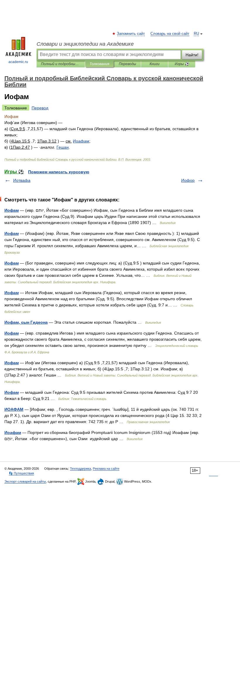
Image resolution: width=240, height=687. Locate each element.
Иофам (11, 210)
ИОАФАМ (13, 409)
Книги (155, 64)
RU (196, 34)
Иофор (188, 180)
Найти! (192, 54)
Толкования (99, 64)
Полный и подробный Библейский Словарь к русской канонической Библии (60, 64)
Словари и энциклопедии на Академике (85, 44)
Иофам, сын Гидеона (26, 322)
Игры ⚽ (182, 64)
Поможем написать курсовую (58, 171)
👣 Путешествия (21, 473)
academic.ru (18, 62)
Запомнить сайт (131, 34)
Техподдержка (80, 468)
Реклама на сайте (106, 468)
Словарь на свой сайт (169, 34)
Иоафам (12, 432)
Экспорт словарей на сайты (25, 481)
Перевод (40, 108)
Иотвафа (21, 180)
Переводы (127, 64)
